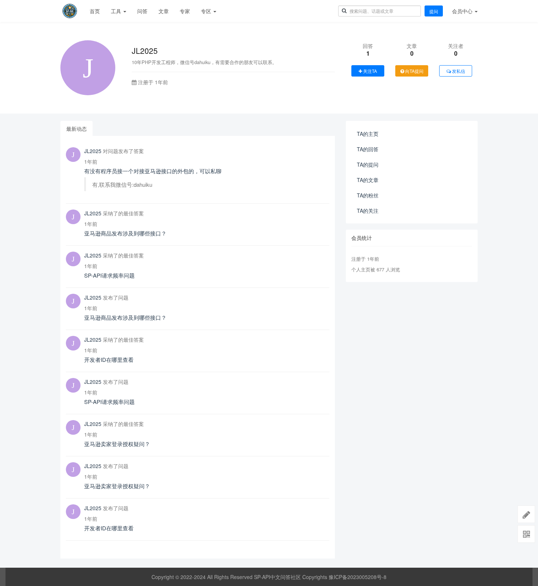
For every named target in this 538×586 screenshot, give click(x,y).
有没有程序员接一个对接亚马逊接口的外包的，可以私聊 (152, 171)
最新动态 (76, 128)
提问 (433, 11)
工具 (117, 11)
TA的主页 (367, 133)
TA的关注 (367, 210)
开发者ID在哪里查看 (109, 359)
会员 (462, 11)
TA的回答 (367, 149)
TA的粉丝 (367, 195)
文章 (163, 11)
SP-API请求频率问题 (109, 275)
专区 (207, 11)
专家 (185, 11)
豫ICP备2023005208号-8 (357, 577)
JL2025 (92, 151)
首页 (95, 11)
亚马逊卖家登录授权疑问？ (117, 444)
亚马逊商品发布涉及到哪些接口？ (125, 233)
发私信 (458, 71)
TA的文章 (367, 179)
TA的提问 (367, 164)
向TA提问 (413, 71)
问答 (142, 11)
